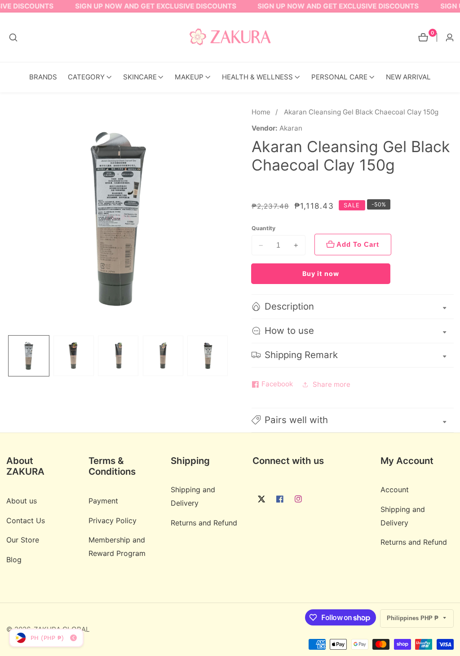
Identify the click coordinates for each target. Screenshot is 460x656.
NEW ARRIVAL (408, 77)
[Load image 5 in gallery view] (207, 356)
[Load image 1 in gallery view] (29, 356)
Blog (14, 559)
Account (394, 489)
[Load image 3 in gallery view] (118, 356)
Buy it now (320, 273)
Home (261, 112)
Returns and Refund (204, 522)
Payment (103, 500)
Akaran (290, 128)
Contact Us (25, 520)
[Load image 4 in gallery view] (163, 356)
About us (21, 500)
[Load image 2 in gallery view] (73, 356)
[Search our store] (13, 37)
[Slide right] (227, 355)
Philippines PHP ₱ (413, 618)
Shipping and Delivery (193, 496)
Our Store (22, 539)
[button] (86, 77)
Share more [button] (331, 384)
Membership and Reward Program (117, 546)
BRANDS (43, 77)
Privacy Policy (112, 520)
